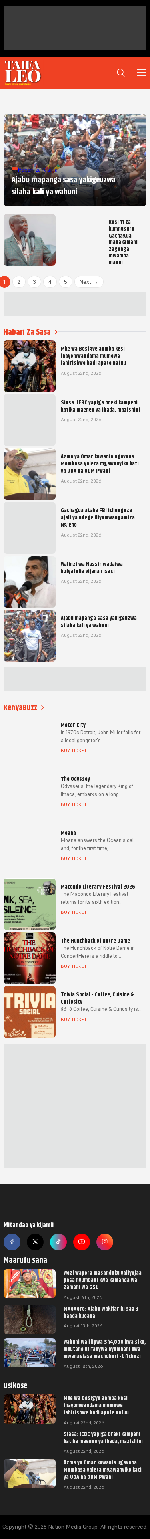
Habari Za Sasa (27, 332)
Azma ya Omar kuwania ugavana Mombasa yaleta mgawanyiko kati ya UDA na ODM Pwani (103, 1469)
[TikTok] (58, 1242)
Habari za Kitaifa (38, 169)
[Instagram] (105, 1242)
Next (89, 281)
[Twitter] (35, 1242)
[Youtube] (81, 1242)
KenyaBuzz (20, 707)
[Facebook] (12, 1242)
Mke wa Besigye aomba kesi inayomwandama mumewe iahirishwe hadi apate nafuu (96, 1405)
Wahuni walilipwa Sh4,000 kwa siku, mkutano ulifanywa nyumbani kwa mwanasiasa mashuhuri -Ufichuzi (105, 1349)
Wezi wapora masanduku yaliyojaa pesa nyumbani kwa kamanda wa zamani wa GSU (103, 1280)
